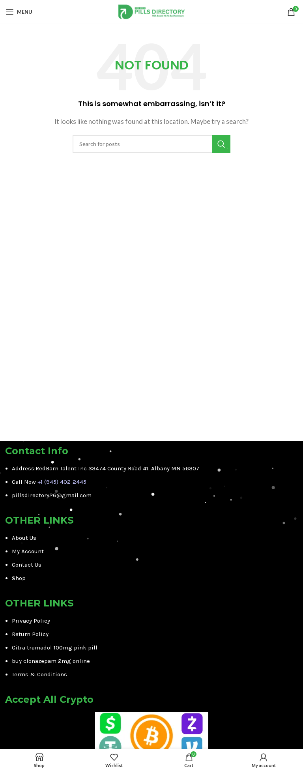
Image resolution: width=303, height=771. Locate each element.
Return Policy (30, 634)
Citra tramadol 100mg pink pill (54, 647)
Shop (19, 578)
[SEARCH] (221, 144)
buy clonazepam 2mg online (51, 660)
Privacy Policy (31, 620)
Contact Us (26, 564)
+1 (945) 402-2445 (61, 481)
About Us (24, 537)
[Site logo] (151, 11)
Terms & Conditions (39, 674)
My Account (28, 551)
